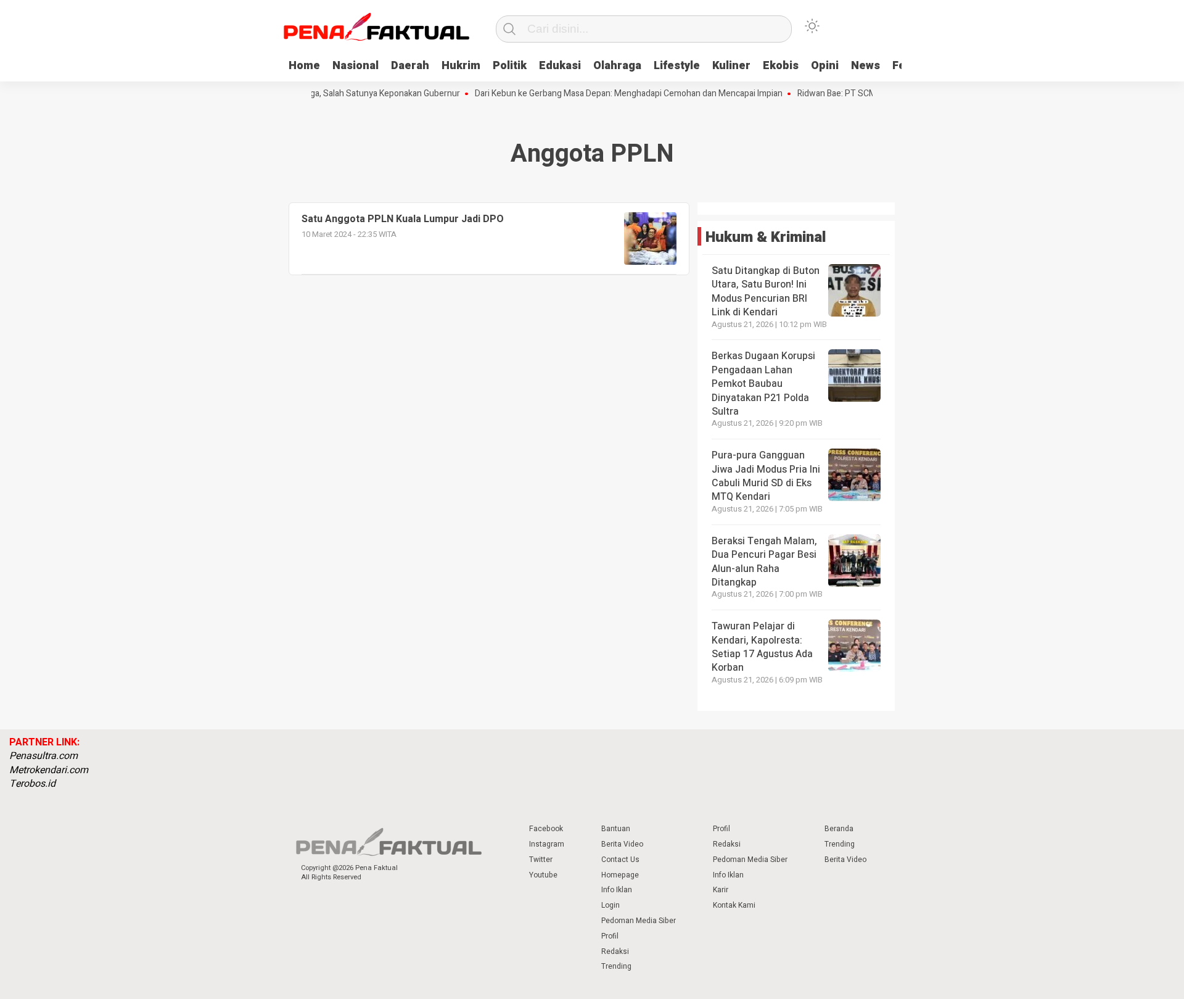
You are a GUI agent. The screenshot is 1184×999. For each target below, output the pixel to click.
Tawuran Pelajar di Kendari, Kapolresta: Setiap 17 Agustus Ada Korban (762, 647)
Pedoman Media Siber (638, 920)
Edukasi (560, 65)
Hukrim (461, 65)
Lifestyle (677, 65)
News (865, 65)
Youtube (543, 875)
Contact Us (620, 859)
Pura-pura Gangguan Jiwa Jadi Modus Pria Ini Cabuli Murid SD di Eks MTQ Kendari (766, 476)
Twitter (541, 859)
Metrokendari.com (48, 770)
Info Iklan (616, 889)
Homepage (620, 875)
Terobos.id (32, 783)
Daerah (410, 65)
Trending (616, 966)
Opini (825, 65)
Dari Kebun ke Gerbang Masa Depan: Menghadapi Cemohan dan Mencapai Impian (612, 94)
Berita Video (622, 844)
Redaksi (615, 951)
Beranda (838, 828)
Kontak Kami (734, 905)
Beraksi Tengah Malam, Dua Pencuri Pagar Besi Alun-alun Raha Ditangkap (764, 562)
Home (304, 65)
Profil (610, 936)
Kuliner (731, 65)
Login (610, 905)
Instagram (546, 844)
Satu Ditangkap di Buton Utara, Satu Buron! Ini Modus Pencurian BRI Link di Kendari (766, 291)
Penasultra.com (43, 755)
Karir (720, 889)
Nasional (355, 65)
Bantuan (615, 828)
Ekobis (781, 65)
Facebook (546, 828)
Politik (510, 65)
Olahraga (617, 65)
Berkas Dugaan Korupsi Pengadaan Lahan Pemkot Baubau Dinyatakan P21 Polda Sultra (763, 384)
